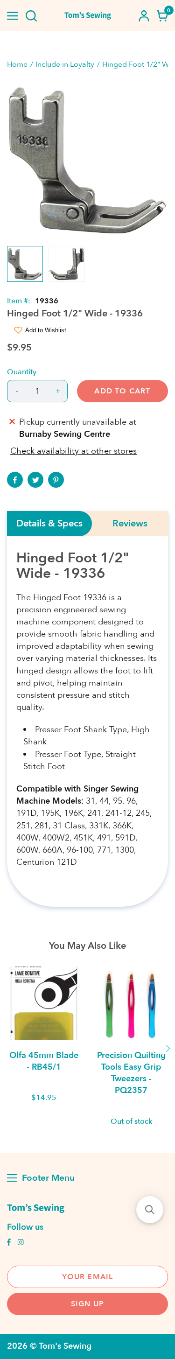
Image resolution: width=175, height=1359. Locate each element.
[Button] (31, 15)
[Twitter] (35, 480)
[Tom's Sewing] (88, 16)
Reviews (129, 523)
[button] (149, 1209)
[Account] (143, 15)
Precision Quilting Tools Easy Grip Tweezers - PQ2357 (131, 1073)
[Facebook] (15, 480)
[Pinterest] (56, 480)
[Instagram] (20, 1243)
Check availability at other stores (73, 451)
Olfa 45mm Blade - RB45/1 (43, 1061)
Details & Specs (49, 523)
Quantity (21, 372)
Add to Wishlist (45, 330)
